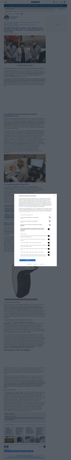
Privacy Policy (41, 264)
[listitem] (35, 214)
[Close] (55, 196)
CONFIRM (27, 260)
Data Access (35, 264)
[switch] (49, 217)
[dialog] (35, 230)
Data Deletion (29, 264)
